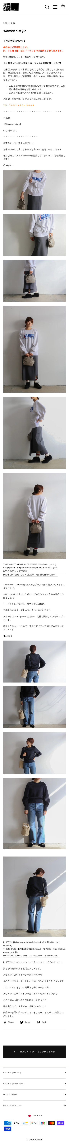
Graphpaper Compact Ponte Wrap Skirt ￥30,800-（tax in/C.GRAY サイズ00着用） (30, 569)
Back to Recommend (37, 1052)
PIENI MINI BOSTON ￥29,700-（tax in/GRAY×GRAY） (30, 575)
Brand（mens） (12, 1073)
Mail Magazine (12, 1106)
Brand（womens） (14, 1084)
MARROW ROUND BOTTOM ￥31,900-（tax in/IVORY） (31, 955)
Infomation (10, 1095)
